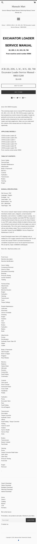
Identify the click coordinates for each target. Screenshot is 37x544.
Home (3, 497)
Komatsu (3, 507)
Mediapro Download (6, 487)
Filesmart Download (6, 489)
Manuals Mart (18, 6)
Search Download (6, 483)
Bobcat (3, 503)
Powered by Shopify (26, 537)
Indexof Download (6, 491)
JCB (2, 505)
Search (3, 499)
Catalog (3, 501)
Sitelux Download (6, 485)
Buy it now (18, 92)
